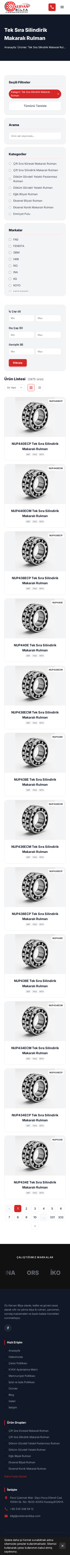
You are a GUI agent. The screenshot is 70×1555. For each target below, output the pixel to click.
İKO (47, 1272)
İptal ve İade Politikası (22, 1382)
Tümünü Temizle (35, 106)
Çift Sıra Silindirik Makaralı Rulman (29, 1437)
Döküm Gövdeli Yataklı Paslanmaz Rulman (34, 1443)
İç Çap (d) (15, 311)
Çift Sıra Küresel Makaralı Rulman (29, 1430)
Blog (11, 1394)
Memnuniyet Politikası (22, 1375)
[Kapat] (62, 1546)
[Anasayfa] (17, 7)
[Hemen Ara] (52, 7)
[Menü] (62, 7)
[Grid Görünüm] (31, 387)
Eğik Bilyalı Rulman (20, 1456)
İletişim (13, 1407)
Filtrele (17, 362)
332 (61, 1217)
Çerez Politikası (18, 1363)
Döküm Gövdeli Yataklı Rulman (27, 1449)
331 (52, 1217)
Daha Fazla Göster (15, 1476)
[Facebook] (7, 1327)
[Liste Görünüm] (39, 387)
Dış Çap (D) (16, 327)
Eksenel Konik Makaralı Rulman (27, 1468)
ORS (25, 1272)
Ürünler (21, 47)
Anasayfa (10, 47)
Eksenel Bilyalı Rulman (22, 1462)
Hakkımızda (16, 1356)
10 (35, 1217)
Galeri (12, 1401)
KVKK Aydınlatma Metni (23, 1369)
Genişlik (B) (16, 344)
